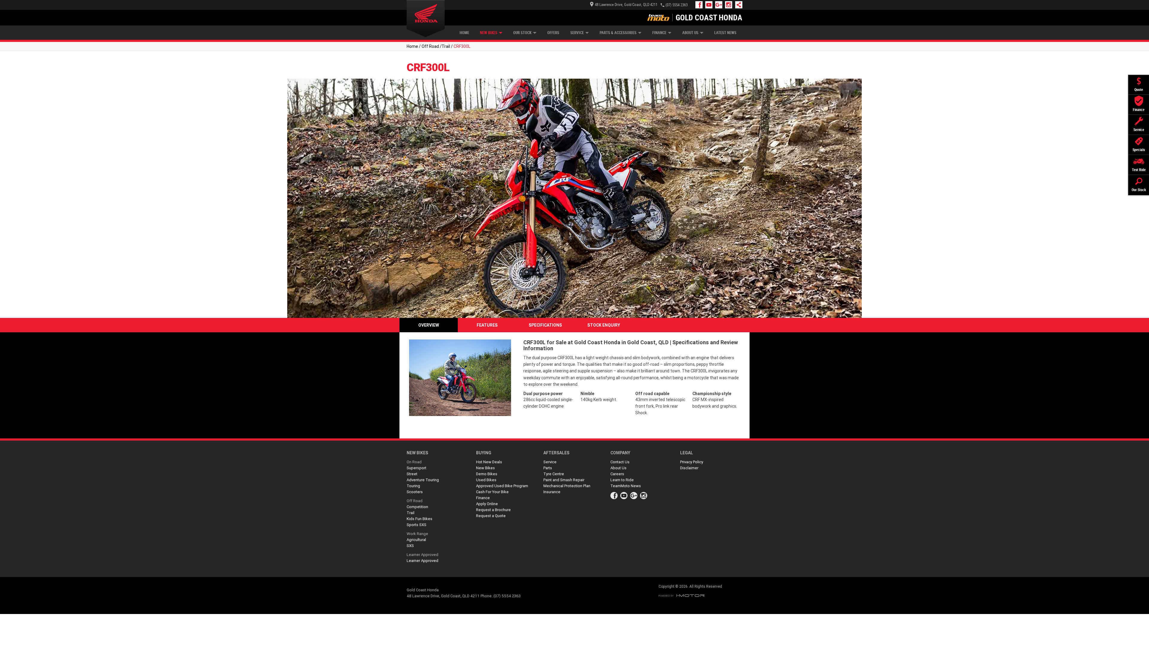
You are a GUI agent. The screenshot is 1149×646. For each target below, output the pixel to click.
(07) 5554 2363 (676, 5)
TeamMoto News (625, 485)
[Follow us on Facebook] (700, 4)
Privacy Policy (691, 461)
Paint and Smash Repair (563, 479)
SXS (410, 545)
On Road (414, 461)
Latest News (725, 33)
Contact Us (620, 461)
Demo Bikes (486, 473)
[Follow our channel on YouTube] (710, 4)
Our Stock (522, 33)
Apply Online (487, 503)
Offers (553, 33)
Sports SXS (416, 524)
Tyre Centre (553, 473)
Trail (446, 46)
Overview (428, 325)
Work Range (417, 533)
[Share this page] (737, 4)
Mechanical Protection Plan (566, 485)
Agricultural (416, 539)
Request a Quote (491, 515)
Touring (413, 485)
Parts (547, 467)
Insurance (551, 491)
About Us (690, 33)
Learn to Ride (622, 479)
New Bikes (488, 33)
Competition (417, 506)
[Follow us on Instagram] (730, 4)
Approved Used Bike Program (502, 485)
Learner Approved (422, 554)
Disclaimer (689, 467)
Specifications (545, 325)
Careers (617, 473)
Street (412, 473)
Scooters (415, 491)
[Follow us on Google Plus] (720, 4)
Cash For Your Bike (492, 491)
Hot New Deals (489, 461)
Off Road (430, 46)
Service (577, 33)
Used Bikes (486, 479)
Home (464, 33)
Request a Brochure (493, 509)
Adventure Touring (423, 479)
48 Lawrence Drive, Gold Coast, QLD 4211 (626, 4)
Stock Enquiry (603, 325)
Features (487, 325)
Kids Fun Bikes (419, 518)
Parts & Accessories (618, 33)
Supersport (416, 467)
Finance (659, 33)
